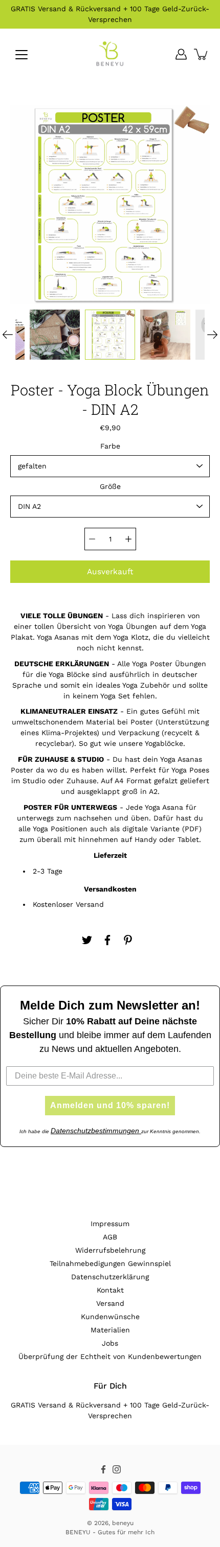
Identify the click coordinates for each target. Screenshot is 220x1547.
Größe (110, 486)
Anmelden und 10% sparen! (110, 1105)
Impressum (110, 1224)
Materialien (110, 1330)
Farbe (110, 446)
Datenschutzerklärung (110, 1277)
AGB (110, 1237)
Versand (110, 1303)
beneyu (123, 1523)
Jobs (110, 1343)
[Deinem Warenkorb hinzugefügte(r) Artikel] (201, 54)
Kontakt (110, 1290)
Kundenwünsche (110, 1316)
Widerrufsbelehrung (110, 1250)
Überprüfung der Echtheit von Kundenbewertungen (110, 1356)
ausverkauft (110, 571)
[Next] (212, 334)
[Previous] (7, 334)
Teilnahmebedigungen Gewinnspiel (110, 1263)
